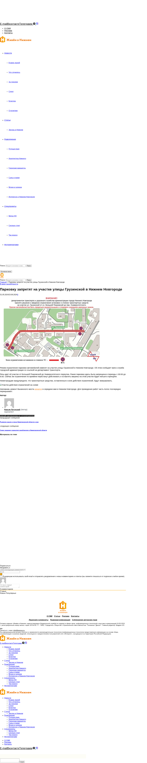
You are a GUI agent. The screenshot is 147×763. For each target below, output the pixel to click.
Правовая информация (60, 620)
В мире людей (14, 63)
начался (38, 389)
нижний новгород (7, 416)
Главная (3, 282)
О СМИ (7, 28)
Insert (22, 762)
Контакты (8, 33)
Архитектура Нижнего (17, 158)
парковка (30, 416)
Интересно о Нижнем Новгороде (22, 197)
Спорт (11, 91)
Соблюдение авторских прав (84, 620)
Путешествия (14, 149)
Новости (8, 53)
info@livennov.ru (19, 630)
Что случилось (14, 72)
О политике (13, 111)
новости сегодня (20, 416)
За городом (13, 82)
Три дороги (13, 235)
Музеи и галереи (15, 187)
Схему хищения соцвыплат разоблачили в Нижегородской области (23, 430)
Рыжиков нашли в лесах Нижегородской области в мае (19, 422)
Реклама (8, 31)
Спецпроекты (10, 206)
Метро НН (13, 216)
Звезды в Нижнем (16, 130)
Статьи (7, 120)
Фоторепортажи (11, 245)
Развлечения (10, 139)
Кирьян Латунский (12, 410)
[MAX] (37, 23)
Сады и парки (14, 178)
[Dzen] (34, 23)
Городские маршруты (17, 168)
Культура (12, 101)
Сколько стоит (14, 225)
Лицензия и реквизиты (38, 620)
